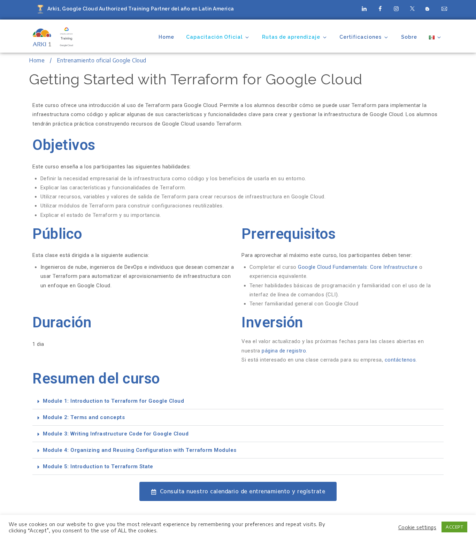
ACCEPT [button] (454, 527)
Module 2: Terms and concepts (84, 417)
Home (166, 37)
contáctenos (400, 360)
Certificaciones (360, 37)
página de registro (284, 351)
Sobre (409, 37)
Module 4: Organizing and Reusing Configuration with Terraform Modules (140, 450)
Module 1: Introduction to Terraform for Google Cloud (113, 401)
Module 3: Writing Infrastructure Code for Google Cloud (116, 434)
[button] (238, 401)
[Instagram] (396, 8)
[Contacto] (444, 8)
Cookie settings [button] (417, 527)
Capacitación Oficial (214, 37)
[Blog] (428, 9)
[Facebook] (380, 8)
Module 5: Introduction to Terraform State (98, 466)
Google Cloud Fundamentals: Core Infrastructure (358, 267)
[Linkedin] (364, 8)
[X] (412, 8)
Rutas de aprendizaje (291, 37)
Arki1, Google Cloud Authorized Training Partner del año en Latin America (140, 9)
